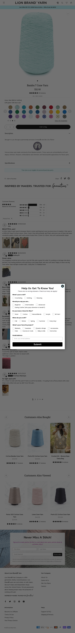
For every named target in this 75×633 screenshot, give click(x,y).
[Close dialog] (62, 286)
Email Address (17, 335)
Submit (37, 344)
